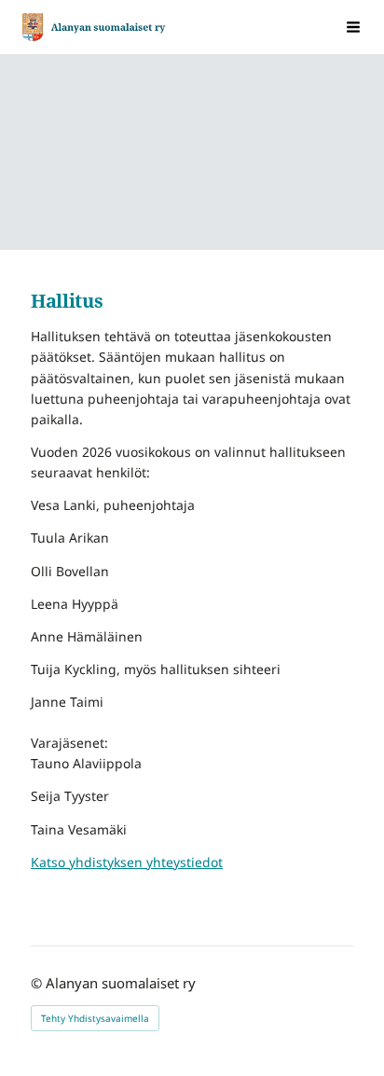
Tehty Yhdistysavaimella (95, 1018)
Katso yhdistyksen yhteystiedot (127, 862)
